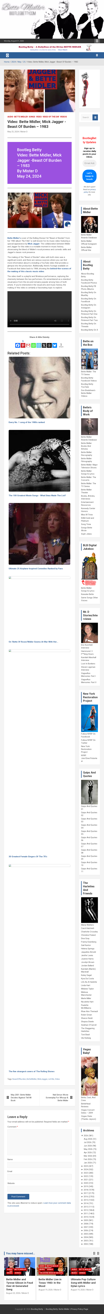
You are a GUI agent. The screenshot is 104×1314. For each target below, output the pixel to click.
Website (11, 1183)
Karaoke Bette (87, 594)
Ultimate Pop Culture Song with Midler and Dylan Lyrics (83, 1283)
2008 (86, 1223)
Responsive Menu (97, 41)
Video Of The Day (51, 117)
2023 (86, 1173)
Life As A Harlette (89, 982)
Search (95, 117)
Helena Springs (87, 948)
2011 (86, 1213)
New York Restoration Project (86, 749)
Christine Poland (88, 935)
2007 (86, 1227)
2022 (86, 1176)
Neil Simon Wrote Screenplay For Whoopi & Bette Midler (57, 1098)
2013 (86, 1207)
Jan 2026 (88, 1162)
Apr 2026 (88, 1152)
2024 (86, 1169)
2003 (86, 1240)
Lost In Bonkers (88, 663)
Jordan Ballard (87, 965)
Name (10, 1159)
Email (9, 1171)
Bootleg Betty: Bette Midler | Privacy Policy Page (67, 1309)
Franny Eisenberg (88, 942)
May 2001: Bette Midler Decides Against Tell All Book (21, 1098)
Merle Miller (86, 998)
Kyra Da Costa (87, 978)
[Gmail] (28, 343)
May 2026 (88, 1149)
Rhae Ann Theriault (89, 1011)
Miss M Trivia (87, 514)
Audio (10, 117)
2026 (86, 1135)
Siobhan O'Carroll (88, 1025)
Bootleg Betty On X (89, 330)
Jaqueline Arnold (88, 952)
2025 (86, 1166)
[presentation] (94, 1253)
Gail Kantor (86, 945)
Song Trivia (86, 524)
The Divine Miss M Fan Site (51, 1273)
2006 (86, 1230)
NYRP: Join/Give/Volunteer (89, 758)
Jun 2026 (88, 1146)
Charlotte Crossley (89, 931)
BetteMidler (32, 1079)
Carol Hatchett (87, 928)
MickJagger (43, 1079)
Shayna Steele (87, 1021)
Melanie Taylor (87, 989)
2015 (86, 1200)
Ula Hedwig (86, 1038)
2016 (86, 1196)
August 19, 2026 (46, 1290)
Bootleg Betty (37, 1309)
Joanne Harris (87, 959)
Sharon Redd (86, 1018)
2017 (86, 1193)
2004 (86, 1237)
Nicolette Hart (87, 1002)
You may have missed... (20, 1253)
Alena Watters (87, 925)
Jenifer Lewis (87, 955)
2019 (86, 1186)
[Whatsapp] (33, 343)
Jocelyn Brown (87, 962)
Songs (32, 117)
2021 (86, 1179)
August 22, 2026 (13, 1293)
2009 (86, 1220)
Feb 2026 (88, 1159)
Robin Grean (86, 1015)
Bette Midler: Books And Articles (86, 446)
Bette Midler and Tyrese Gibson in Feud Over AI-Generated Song (19, 1284)
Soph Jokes (86, 534)
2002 (86, 1244)
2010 (86, 1217)
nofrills (51, 1079)
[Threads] (49, 343)
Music (9, 1273)
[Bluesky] (54, 343)
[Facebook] (17, 343)
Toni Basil (85, 1034)
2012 (86, 1210)
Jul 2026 (87, 1142)
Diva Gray (85, 938)
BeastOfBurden (19, 1079)
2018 (86, 1190)
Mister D (23, 132)
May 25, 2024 (13, 132)
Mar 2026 (88, 1156)
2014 (86, 1203)
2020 (86, 1183)
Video (39, 117)
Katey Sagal (86, 975)
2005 (86, 1234)
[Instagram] (38, 343)
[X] (44, 343)
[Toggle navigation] (7, 55)
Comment (12, 1127)
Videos (63, 117)
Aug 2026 (88, 1139)
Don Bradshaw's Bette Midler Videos (88, 393)
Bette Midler (21, 117)
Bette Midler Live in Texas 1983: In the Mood (50, 1283)
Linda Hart (85, 985)
